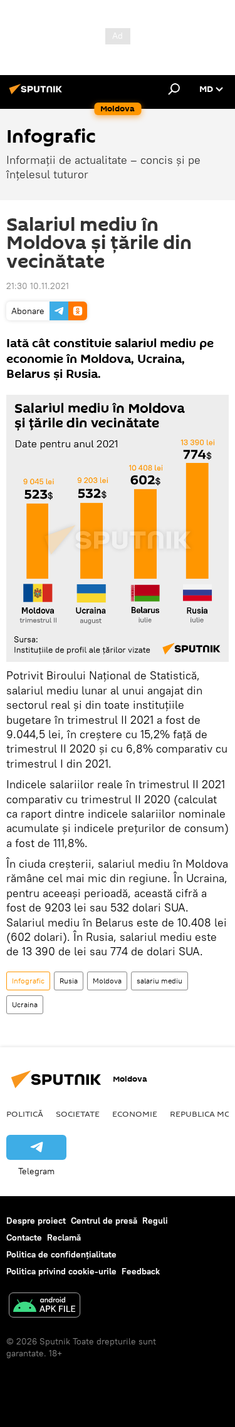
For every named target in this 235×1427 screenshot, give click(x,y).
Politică (24, 1113)
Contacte (24, 1237)
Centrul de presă (104, 1220)
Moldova (107, 980)
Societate (78, 1113)
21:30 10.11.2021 (37, 286)
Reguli (155, 1220)
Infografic (28, 980)
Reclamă (64, 1237)
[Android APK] (44, 1306)
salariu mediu (159, 980)
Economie (134, 1113)
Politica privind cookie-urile (61, 1271)
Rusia (69, 980)
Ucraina (25, 1004)
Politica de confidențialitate (61, 1254)
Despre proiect (36, 1220)
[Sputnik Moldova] (37, 93)
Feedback (141, 1271)
